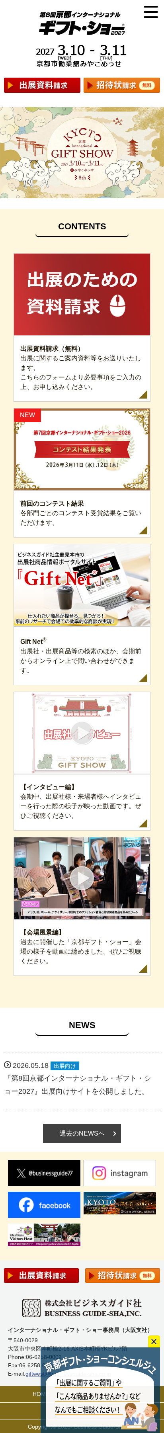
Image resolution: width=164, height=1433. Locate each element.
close (154, 1341)
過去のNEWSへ (82, 1133)
